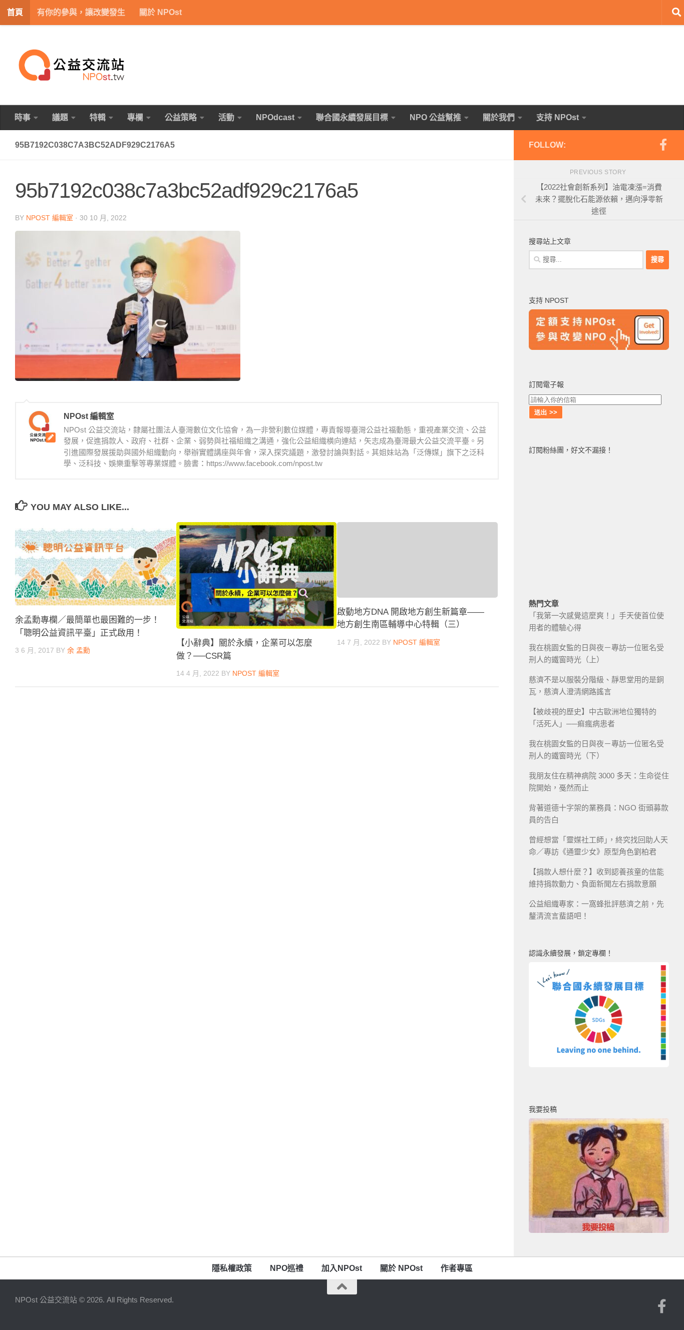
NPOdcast (275, 117)
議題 (60, 117)
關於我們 (499, 117)
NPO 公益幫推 (435, 117)
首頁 (15, 12)
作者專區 (457, 1268)
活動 (226, 117)
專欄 (135, 117)
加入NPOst (341, 1268)
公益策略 (181, 117)
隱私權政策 (232, 1268)
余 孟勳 (78, 650)
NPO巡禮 (286, 1268)
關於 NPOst (160, 12)
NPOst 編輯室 (49, 218)
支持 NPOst (557, 117)
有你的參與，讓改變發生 (81, 12)
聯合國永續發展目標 (352, 117)
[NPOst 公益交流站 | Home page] (72, 65)
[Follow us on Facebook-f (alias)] (663, 145)
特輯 (98, 117)
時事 (23, 117)
